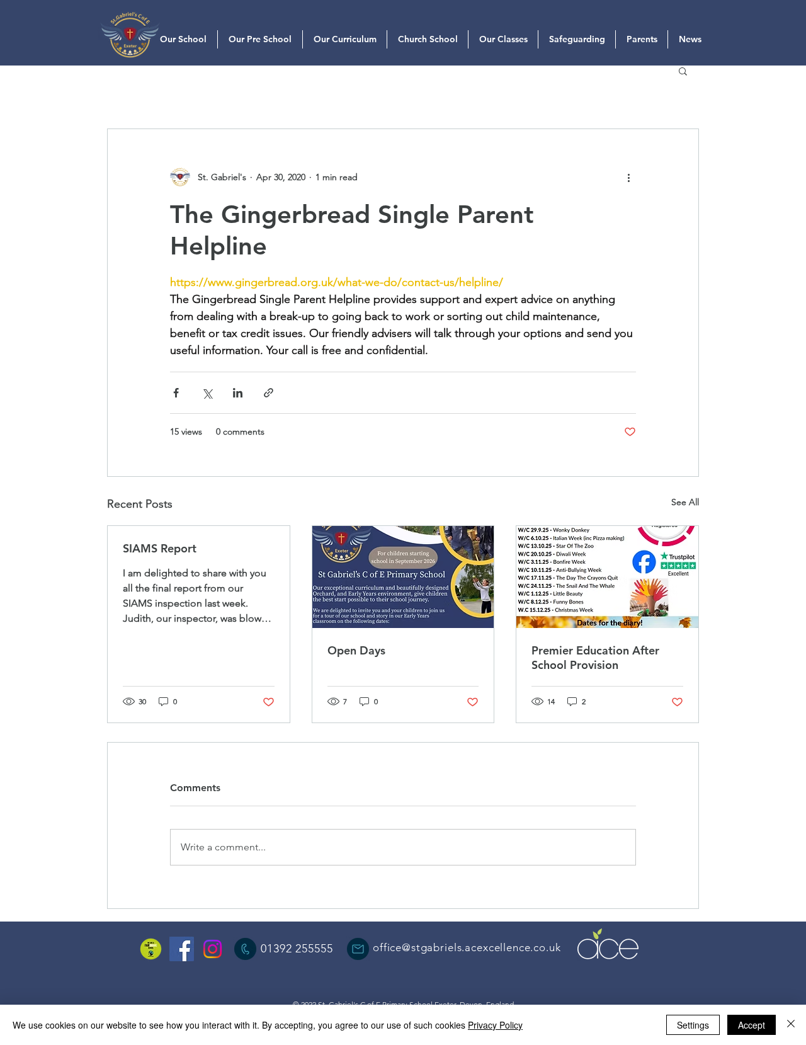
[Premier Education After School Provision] (607, 577)
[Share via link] (269, 393)
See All (685, 502)
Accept (751, 1025)
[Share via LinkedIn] (238, 393)
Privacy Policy (495, 1025)
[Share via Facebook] (176, 393)
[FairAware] (151, 949)
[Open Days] (403, 577)
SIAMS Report (159, 548)
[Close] (790, 1025)
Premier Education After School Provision (595, 657)
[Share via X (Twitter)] (207, 393)
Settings (693, 1025)
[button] (683, 71)
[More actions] (628, 177)
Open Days (356, 650)
